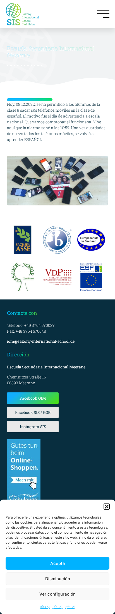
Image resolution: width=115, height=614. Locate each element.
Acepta (57, 563)
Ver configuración (57, 594)
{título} (45, 607)
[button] (106, 506)
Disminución (57, 578)
